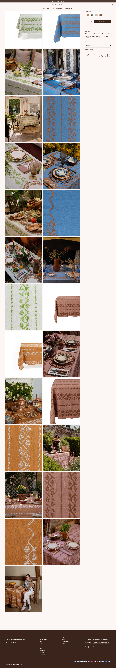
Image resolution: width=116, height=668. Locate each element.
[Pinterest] (93, 646)
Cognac (87, 15)
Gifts (52, 8)
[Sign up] (24, 646)
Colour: (88, 11)
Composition (87, 41)
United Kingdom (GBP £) (10, 661)
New (44, 8)
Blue (91, 15)
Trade (41, 643)
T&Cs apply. (15, 642)
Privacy (63, 639)
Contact (41, 641)
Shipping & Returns (89, 49)
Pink (100, 15)
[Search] (108, 4)
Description (87, 31)
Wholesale (42, 645)
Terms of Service (65, 641)
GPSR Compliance (66, 645)
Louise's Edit (59, 8)
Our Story (42, 652)
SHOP (48, 8)
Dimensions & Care (89, 45)
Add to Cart (102, 21)
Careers (63, 643)
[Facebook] (85, 646)
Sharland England (12, 664)
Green (96, 15)
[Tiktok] (91, 646)
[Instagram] (88, 646)
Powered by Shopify (18, 664)
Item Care (42, 646)
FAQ (41, 648)
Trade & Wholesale (68, 8)
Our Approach (42, 654)
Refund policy (42, 650)
